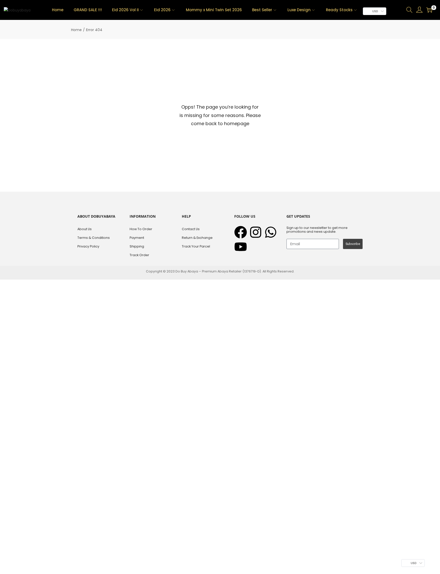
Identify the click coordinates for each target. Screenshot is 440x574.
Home (76, 29)
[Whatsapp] (270, 232)
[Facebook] (240, 232)
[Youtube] (240, 246)
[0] (429, 10)
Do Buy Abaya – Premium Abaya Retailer (208, 271)
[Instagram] (255, 232)
